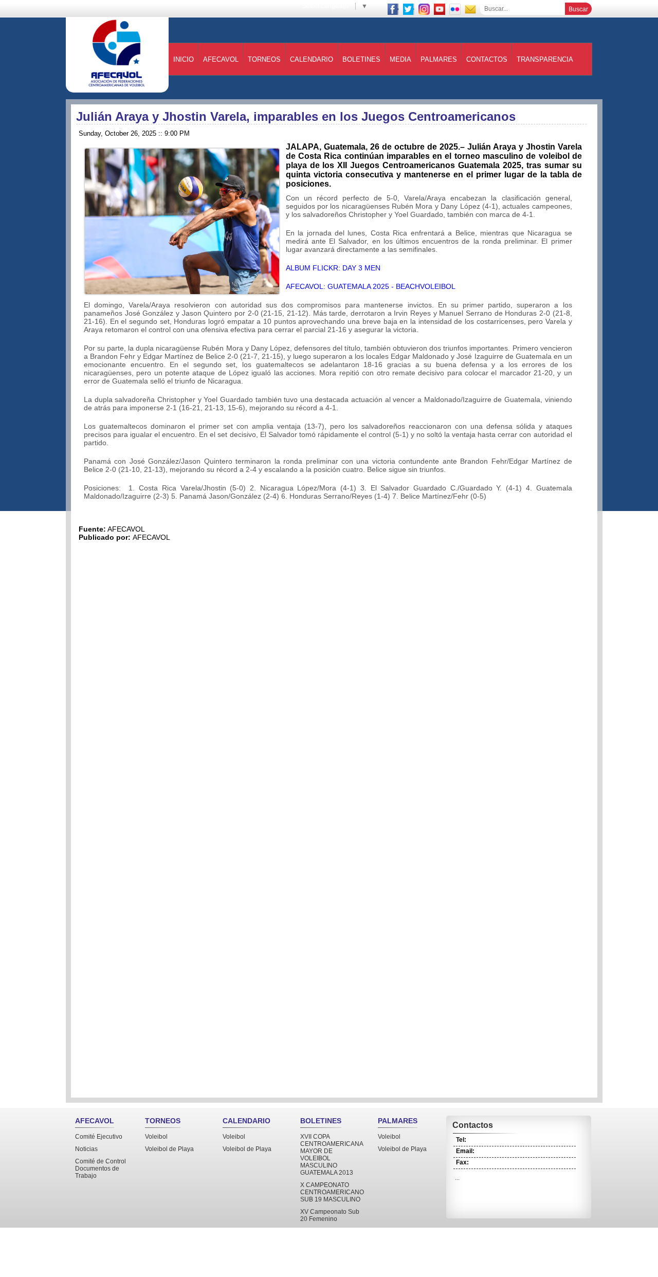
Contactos (486, 59)
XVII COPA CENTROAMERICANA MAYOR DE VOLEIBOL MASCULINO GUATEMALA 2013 (331, 1154)
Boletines (361, 59)
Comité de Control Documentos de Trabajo (100, 1168)
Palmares (439, 59)
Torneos (264, 59)
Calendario (311, 59)
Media (400, 59)
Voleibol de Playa (169, 1149)
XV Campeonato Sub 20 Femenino (329, 1215)
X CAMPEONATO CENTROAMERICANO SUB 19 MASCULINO (332, 1192)
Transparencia (545, 59)
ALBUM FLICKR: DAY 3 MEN (333, 268)
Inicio (183, 59)
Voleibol (156, 1136)
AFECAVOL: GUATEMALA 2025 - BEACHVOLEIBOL (370, 286)
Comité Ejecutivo (98, 1136)
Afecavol (221, 59)
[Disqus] (334, 685)
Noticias (86, 1149)
